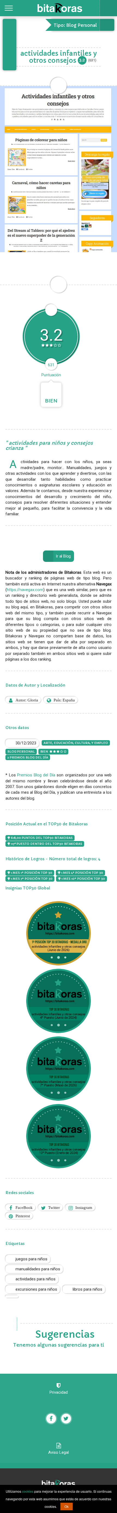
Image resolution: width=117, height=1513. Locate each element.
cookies (27, 1491)
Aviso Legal (58, 1452)
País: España (64, 700)
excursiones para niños (36, 1289)
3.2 (82, 59)
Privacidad (59, 1392)
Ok (66, 1506)
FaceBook (24, 1207)
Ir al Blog (63, 556)
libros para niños (87, 1289)
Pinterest (23, 1216)
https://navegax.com (25, 589)
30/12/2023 (26, 743)
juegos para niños (31, 1259)
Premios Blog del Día (36, 775)
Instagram (83, 1207)
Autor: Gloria (27, 700)
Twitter (54, 1207)
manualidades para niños (38, 1269)
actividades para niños (36, 1279)
